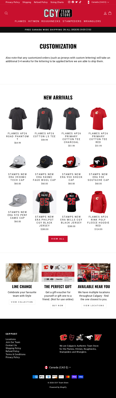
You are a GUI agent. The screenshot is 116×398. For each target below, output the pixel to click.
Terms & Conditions (15, 354)
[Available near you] (94, 272)
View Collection (22, 302)
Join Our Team (13, 342)
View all (58, 239)
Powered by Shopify (58, 387)
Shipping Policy (13, 348)
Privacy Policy (13, 2)
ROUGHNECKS (51, 21)
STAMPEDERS (72, 21)
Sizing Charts (57, 2)
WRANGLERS (92, 21)
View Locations (94, 306)
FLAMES (20, 21)
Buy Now (58, 306)
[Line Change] (22, 272)
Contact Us (11, 345)
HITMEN (33, 21)
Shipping (26, 2)
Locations (11, 339)
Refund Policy (41, 2)
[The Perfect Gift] (58, 272)
